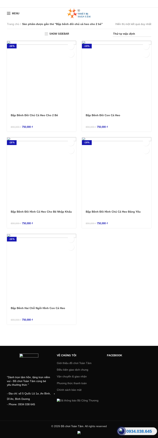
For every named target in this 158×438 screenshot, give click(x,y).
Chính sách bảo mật (69, 389)
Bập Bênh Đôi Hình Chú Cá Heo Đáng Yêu (113, 211)
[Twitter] (74, 3)
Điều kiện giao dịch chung (72, 369)
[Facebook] (69, 3)
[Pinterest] (88, 3)
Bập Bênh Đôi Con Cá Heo (103, 115)
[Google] (79, 3)
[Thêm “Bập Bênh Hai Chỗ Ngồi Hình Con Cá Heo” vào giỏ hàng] (70, 239)
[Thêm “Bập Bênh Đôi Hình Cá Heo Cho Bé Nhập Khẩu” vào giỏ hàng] (70, 142)
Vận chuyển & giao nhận (72, 376)
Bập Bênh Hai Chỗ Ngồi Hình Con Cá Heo (38, 308)
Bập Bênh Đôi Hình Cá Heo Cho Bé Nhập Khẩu (41, 211)
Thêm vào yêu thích (70, 54)
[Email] (84, 3)
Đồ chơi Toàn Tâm (72, 426)
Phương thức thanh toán (72, 383)
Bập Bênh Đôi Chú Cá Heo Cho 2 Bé (34, 115)
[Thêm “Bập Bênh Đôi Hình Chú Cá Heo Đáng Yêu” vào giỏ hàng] (146, 142)
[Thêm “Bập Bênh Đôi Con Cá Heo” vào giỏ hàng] (146, 46)
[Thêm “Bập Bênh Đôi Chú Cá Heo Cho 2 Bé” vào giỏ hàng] (70, 46)
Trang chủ (13, 24)
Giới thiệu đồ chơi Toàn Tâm (74, 363)
